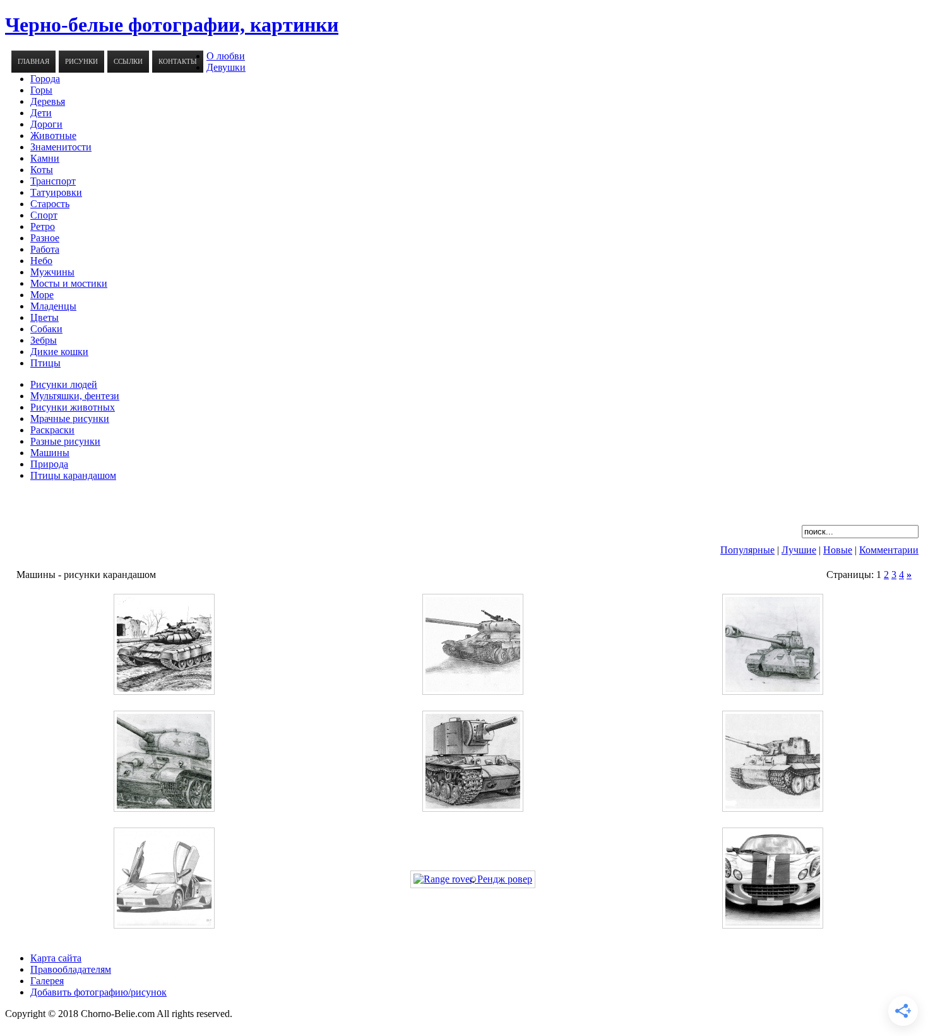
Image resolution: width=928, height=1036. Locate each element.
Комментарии (889, 550)
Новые (837, 550)
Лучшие (799, 550)
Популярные (747, 550)
